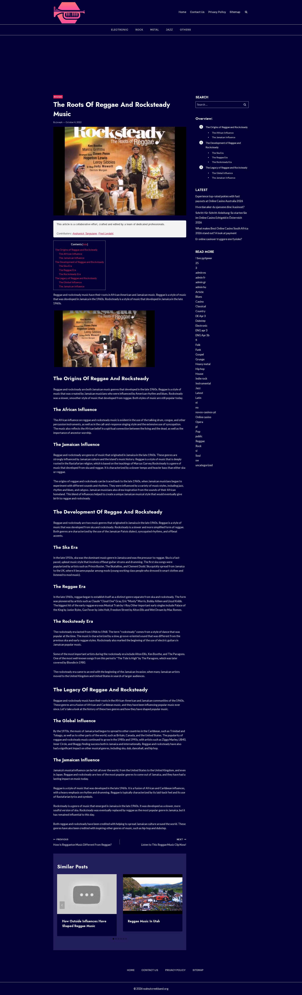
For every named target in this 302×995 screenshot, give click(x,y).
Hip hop (200, 369)
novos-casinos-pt (206, 412)
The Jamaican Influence (71, 257)
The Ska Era (65, 265)
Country (200, 311)
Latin (198, 397)
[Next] (177, 905)
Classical (201, 306)
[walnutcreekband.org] (69, 12)
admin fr (200, 277)
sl (196, 450)
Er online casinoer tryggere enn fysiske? (219, 239)
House (199, 373)
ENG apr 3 (201, 330)
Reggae (58, 97)
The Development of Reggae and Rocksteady (79, 261)
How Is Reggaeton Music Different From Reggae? (82, 842)
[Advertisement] (151, 59)
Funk (198, 349)
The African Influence (70, 253)
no (197, 407)
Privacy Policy (217, 12)
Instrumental (203, 383)
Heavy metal (203, 364)
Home (182, 12)
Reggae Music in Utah (144, 921)
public (199, 436)
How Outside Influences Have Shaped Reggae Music (84, 923)
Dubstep (200, 320)
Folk (198, 344)
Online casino (203, 417)
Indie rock (201, 378)
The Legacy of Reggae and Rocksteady (76, 278)
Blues (199, 296)
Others (185, 29)
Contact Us (197, 12)
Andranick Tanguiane (85, 233)
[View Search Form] (246, 12)
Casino (200, 301)
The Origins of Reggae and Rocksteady (76, 249)
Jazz (169, 29)
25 (197, 263)
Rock (139, 29)
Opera (199, 422)
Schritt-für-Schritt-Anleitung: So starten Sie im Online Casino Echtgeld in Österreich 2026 (221, 217)
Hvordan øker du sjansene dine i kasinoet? (220, 207)
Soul (198, 455)
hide (85, 244)
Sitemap (235, 12)
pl (197, 426)
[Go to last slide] (62, 905)
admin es (201, 272)
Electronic (119, 29)
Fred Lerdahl (105, 233)
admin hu (201, 287)
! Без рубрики (204, 258)
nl (197, 402)
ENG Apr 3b (202, 335)
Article (200, 292)
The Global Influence (70, 282)
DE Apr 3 (201, 316)
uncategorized (204, 465)
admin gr (201, 282)
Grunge (200, 359)
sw (197, 460)
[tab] (113, 939)
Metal (154, 29)
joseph (59, 122)
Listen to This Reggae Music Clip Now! (163, 842)
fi (196, 340)
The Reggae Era (67, 269)
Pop (198, 431)
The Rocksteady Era (70, 274)
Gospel (200, 354)
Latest (199, 393)
